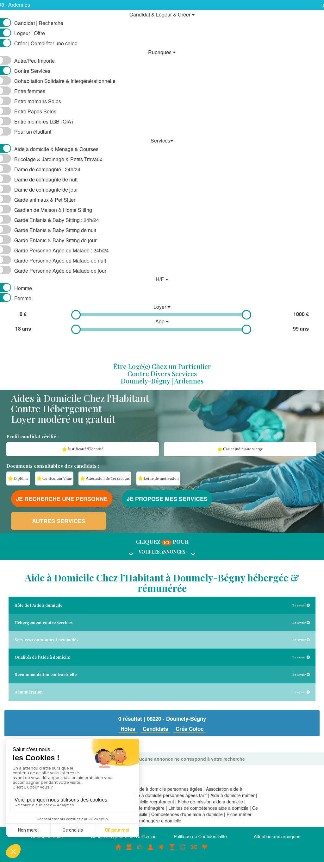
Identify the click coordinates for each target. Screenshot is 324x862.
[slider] (76, 315)
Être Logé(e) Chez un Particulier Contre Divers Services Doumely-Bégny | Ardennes (162, 373)
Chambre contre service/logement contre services (183, 850)
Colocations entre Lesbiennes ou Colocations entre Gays (172, 850)
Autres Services (58, 521)
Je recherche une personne (62, 499)
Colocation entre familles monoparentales (204, 850)
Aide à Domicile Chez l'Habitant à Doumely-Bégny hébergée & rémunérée (162, 582)
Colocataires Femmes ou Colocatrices (150, 850)
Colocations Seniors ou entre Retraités (161, 850)
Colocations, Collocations (118, 850)
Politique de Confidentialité (200, 836)
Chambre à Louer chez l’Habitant (140, 850)
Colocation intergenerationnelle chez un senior (193, 850)
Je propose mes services (167, 499)
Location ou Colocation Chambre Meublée (129, 850)
